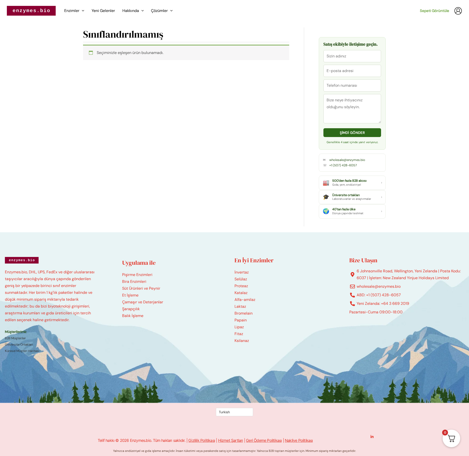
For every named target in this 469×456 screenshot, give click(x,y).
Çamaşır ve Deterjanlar (142, 302)
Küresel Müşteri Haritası (22, 351)
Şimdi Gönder (352, 132)
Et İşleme (130, 295)
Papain (240, 320)
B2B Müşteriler (15, 338)
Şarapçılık (131, 308)
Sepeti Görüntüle (434, 10)
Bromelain (243, 313)
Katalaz (240, 292)
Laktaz (240, 306)
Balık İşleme (132, 315)
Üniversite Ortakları (19, 344)
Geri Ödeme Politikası (264, 440)
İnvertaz (241, 272)
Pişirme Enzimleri (137, 274)
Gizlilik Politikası (201, 440)
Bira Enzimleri (134, 281)
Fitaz (238, 333)
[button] (81, 11)
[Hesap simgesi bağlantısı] (458, 11)
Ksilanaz (241, 340)
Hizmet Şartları (230, 440)
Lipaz (239, 326)
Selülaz (240, 279)
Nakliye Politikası (299, 440)
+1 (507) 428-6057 (343, 165)
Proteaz (241, 285)
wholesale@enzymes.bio (347, 160)
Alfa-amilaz (244, 299)
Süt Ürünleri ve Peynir (141, 288)
